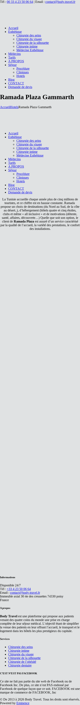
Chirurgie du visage (21, 654)
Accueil (5, 107)
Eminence (22, 703)
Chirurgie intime (18, 650)
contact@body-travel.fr (60, 1)
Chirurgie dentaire (20, 665)
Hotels (14, 107)
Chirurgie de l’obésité (22, 661)
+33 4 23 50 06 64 (19, 589)
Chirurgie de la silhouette (24, 658)
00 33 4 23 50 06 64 (20, 1)
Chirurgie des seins (20, 647)
